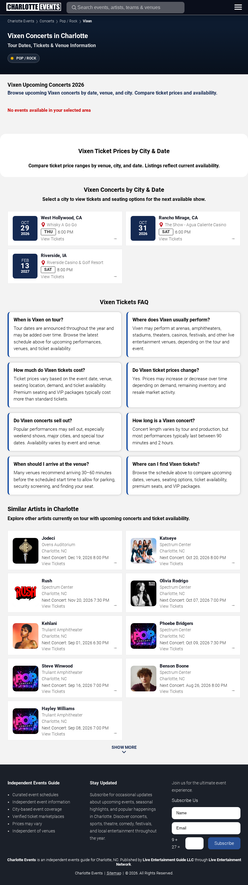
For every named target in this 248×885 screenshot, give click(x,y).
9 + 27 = (176, 843)
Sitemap (114, 873)
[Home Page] (33, 7)
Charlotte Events (21, 21)
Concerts (47, 21)
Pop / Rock (68, 21)
